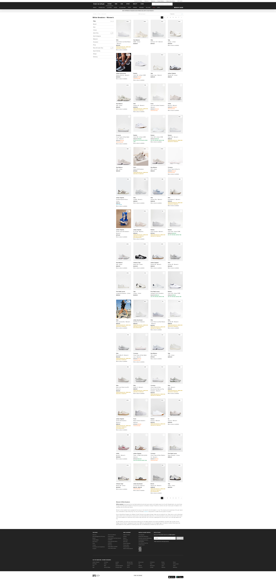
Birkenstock (141, 562)
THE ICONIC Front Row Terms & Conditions (114, 539)
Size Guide (125, 539)
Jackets (163, 563)
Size (94, 27)
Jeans (163, 565)
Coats (174, 565)
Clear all (112, 21)
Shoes (99, 14)
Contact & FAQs (138, 1)
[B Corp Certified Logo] (146, 549)
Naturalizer (152, 565)
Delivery (146, 1)
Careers (94, 545)
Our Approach (141, 534)
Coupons (94, 548)
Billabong (175, 567)
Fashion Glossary (126, 543)
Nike (105, 565)
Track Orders (160, 1)
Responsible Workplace (143, 536)
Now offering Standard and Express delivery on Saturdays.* (138, 10)
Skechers (140, 567)
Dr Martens (152, 562)
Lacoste (117, 562)
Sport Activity (96, 51)
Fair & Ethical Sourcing (143, 543)
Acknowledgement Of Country (99, 536)
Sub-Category (97, 36)
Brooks (163, 562)
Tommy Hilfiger (107, 567)
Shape (95, 54)
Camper (151, 567)
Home (142, 4)
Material (95, 39)
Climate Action (142, 544)
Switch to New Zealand (128, 548)
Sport (128, 4)
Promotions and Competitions (99, 546)
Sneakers (103, 14)
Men (116, 4)
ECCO (128, 567)
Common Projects (119, 565)
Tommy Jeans (176, 563)
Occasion (95, 42)
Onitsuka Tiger (119, 567)
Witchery (163, 567)
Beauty (135, 4)
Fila (139, 563)
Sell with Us (95, 541)
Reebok (140, 565)
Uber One (110, 544)
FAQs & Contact (126, 534)
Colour (95, 30)
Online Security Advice (112, 541)
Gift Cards (179, 1)
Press (94, 543)
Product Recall (126, 546)
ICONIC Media (96, 539)
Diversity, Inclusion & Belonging (145, 538)
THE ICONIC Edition (112, 548)
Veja (93, 567)
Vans (94, 565)
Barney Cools (130, 562)
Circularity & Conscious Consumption (143, 540)
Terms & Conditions (112, 534)
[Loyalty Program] (179, 7)
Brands (94, 538)
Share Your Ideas (170, 1)
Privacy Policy (111, 536)
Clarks (128, 565)
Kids (122, 4)
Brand (94, 24)
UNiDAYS (110, 543)
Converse (106, 562)
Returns (153, 1)
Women (109, 4)
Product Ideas (126, 545)
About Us (94, 534)
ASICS (117, 563)
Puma (105, 563)
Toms (151, 563)
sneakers (146, 511)
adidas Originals (96, 562)
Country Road (130, 563)
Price (94, 45)
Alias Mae (95, 563)
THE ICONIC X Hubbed (112, 546)
